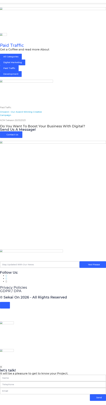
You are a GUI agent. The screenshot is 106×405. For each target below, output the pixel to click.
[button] (53, 3)
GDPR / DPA (10, 291)
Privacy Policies (13, 287)
